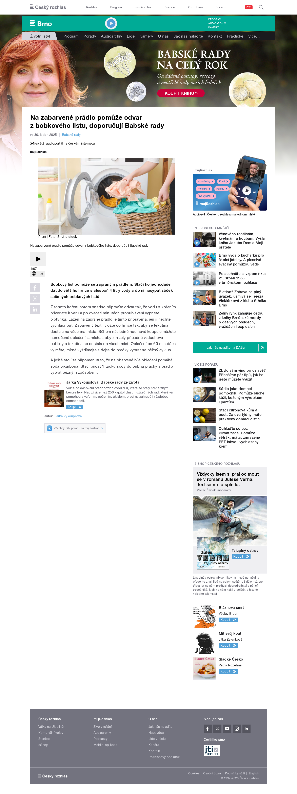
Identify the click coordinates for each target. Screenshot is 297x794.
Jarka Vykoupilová (68, 416)
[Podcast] (34, 274)
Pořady (89, 36)
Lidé (131, 36)
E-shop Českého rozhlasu (218, 464)
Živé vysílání (204, 196)
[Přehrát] (38, 259)
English (254, 773)
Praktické (235, 36)
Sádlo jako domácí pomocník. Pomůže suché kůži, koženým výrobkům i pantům (241, 395)
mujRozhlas (143, 7)
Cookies (193, 773)
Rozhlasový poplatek (164, 757)
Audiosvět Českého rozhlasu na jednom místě (224, 214)
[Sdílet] (41, 274)
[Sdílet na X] (35, 298)
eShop (43, 745)
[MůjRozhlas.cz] (38, 152)
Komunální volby (50, 733)
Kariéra (153, 745)
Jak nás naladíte (188, 36)
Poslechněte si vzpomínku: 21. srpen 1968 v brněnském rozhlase (242, 278)
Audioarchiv (217, 23)
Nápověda (156, 733)
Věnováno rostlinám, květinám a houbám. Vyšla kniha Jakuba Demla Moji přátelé (242, 240)
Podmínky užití (235, 773)
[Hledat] (261, 7)
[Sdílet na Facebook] (35, 287)
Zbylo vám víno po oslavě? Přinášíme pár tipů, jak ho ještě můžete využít (242, 374)
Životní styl (40, 36)
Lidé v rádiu (157, 739)
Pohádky (202, 188)
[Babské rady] (148, 73)
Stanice (170, 7)
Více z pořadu (207, 364)
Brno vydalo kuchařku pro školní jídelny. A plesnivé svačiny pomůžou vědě (241, 259)
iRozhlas (91, 7)
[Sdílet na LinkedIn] (35, 309)
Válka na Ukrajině (51, 727)
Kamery (213, 27)
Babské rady (71, 135)
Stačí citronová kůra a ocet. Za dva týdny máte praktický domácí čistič (240, 414)
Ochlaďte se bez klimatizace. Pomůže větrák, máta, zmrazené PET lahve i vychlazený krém (239, 437)
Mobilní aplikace (106, 745)
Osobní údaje (212, 773)
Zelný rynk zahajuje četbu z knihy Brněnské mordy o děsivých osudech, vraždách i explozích (241, 320)
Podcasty (101, 739)
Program (116, 7)
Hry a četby (204, 181)
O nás (163, 36)
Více (254, 36)
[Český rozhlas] (48, 7)
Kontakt (215, 36)
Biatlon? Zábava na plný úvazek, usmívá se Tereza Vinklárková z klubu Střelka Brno (242, 298)
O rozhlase (195, 7)
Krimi (222, 181)
